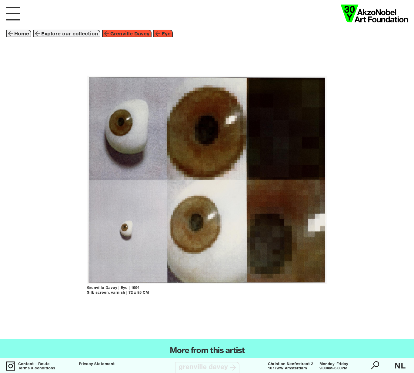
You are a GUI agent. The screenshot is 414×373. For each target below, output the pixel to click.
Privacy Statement (97, 364)
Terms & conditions (36, 368)
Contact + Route (34, 364)
